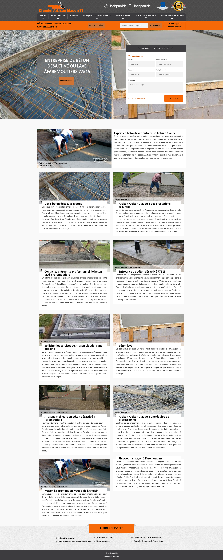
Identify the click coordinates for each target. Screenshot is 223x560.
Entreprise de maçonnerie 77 (172, 17)
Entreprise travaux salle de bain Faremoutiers (74, 542)
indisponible (118, 6)
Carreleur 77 (74, 17)
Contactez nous (66, 81)
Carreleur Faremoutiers (104, 537)
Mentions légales (111, 556)
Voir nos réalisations (96, 25)
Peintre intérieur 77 (123, 17)
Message (131, 80)
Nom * (130, 60)
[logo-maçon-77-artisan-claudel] (61, 7)
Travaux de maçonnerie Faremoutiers (147, 537)
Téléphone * (161, 70)
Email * (131, 70)
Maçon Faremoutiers (103, 541)
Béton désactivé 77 (58, 17)
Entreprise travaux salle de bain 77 (97, 17)
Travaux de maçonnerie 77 (146, 17)
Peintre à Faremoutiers (66, 538)
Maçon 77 (43, 17)
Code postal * (161, 60)
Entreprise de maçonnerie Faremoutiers (148, 541)
